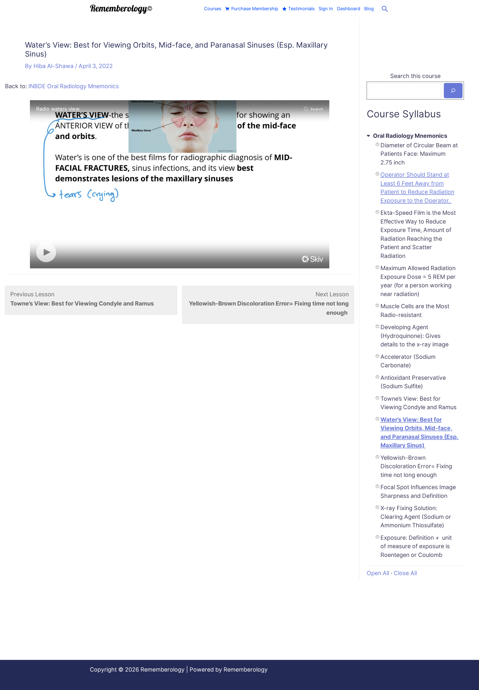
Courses (212, 8)
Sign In (326, 8)
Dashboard (348, 8)
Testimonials (301, 8)
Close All (405, 573)
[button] (385, 8)
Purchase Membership (254, 8)
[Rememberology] (121, 8)
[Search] (453, 90)
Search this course (415, 76)
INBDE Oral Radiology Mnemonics (73, 86)
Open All (378, 573)
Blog (369, 8)
